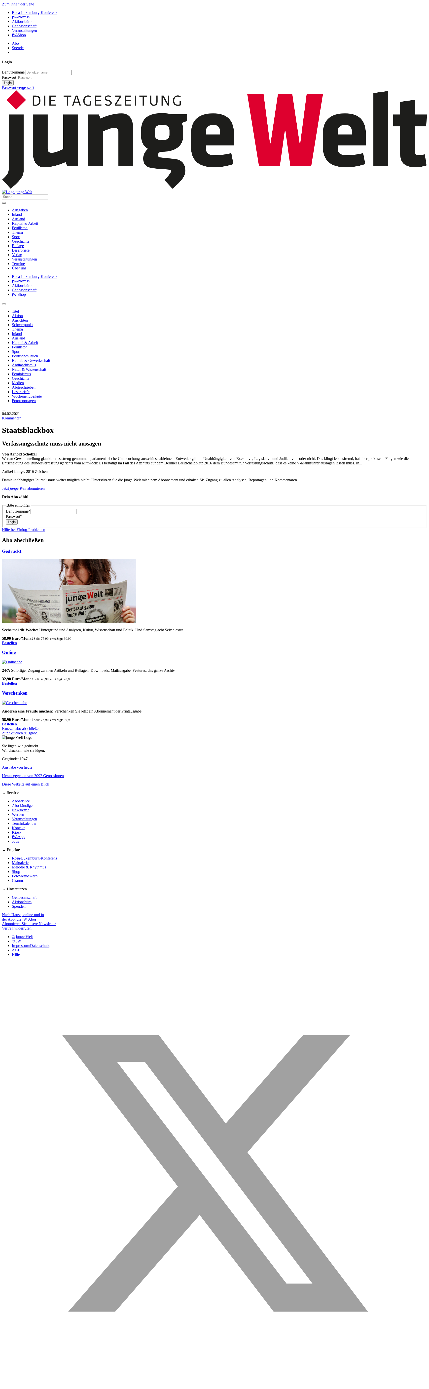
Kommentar (11, 418)
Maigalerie (20, 863)
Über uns (19, 268)
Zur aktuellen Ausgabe (19, 733)
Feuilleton (20, 228)
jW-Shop (19, 35)
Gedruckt (11, 551)
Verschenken (15, 693)
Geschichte (20, 241)
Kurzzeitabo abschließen (21, 728)
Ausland (18, 219)
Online (9, 652)
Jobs (15, 841)
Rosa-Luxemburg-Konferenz (34, 12)
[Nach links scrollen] (4, 304)
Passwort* (14, 516)
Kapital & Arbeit (25, 223)
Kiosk (16, 832)
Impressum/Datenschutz (30, 945)
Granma (18, 880)
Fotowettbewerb (24, 876)
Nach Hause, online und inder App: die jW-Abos (23, 917)
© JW (16, 941)
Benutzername (13, 72)
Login (8, 83)
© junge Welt (22, 937)
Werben (18, 814)
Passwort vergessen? (18, 87)
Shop (16, 871)
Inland (17, 214)
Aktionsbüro (22, 21)
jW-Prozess (21, 17)
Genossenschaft (24, 26)
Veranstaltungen (24, 30)
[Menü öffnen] (4, 203)
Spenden (19, 906)
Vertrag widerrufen (17, 928)
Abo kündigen (23, 805)
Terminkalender (24, 823)
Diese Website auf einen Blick (25, 784)
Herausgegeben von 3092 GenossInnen (33, 776)
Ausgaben (20, 210)
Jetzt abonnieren (23, 488)
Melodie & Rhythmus (29, 867)
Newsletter (20, 810)
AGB (16, 950)
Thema (17, 232)
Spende (18, 48)
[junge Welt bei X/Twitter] (214, 1385)
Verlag (17, 255)
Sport (16, 237)
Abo (15, 43)
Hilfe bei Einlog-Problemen (23, 529)
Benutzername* (18, 511)
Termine (18, 264)
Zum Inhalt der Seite (18, 4)
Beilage (18, 246)
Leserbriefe (21, 250)
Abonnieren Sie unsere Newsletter (29, 924)
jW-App (18, 837)
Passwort (9, 77)
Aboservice (21, 801)
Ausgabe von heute (17, 767)
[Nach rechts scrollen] (4, 410)
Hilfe (16, 954)
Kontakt (18, 828)
